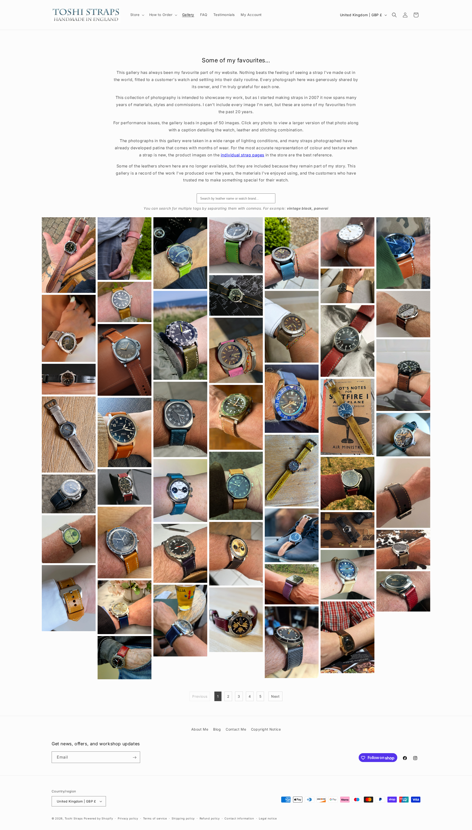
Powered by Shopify (98, 818)
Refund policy (210, 818)
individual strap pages (242, 154)
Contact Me (236, 729)
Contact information (239, 818)
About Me (199, 729)
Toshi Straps (74, 818)
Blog (217, 729)
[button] (136, 15)
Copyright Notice (266, 729)
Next (275, 696)
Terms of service (155, 818)
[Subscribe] (134, 757)
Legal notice (268, 818)
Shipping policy (183, 818)
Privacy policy (128, 818)
